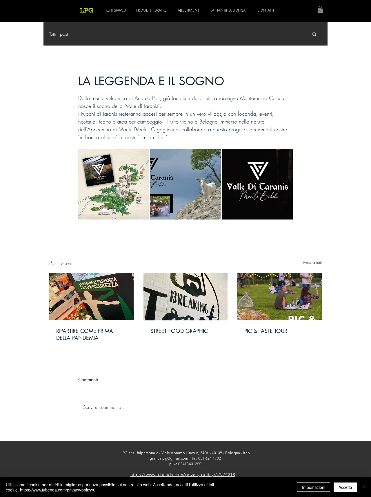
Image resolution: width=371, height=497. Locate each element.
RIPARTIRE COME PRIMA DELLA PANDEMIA (84, 334)
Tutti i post (58, 34)
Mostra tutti (312, 262)
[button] (320, 9)
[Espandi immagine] (113, 184)
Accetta (345, 487)
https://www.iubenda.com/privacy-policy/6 (57, 490)
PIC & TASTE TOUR (265, 330)
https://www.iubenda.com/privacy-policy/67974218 (182, 474)
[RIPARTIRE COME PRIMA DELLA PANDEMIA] (91, 296)
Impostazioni (313, 487)
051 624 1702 (209, 458)
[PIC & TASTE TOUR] (279, 296)
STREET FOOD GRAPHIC (179, 330)
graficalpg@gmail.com (169, 458)
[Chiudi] (364, 487)
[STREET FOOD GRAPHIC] (185, 296)
